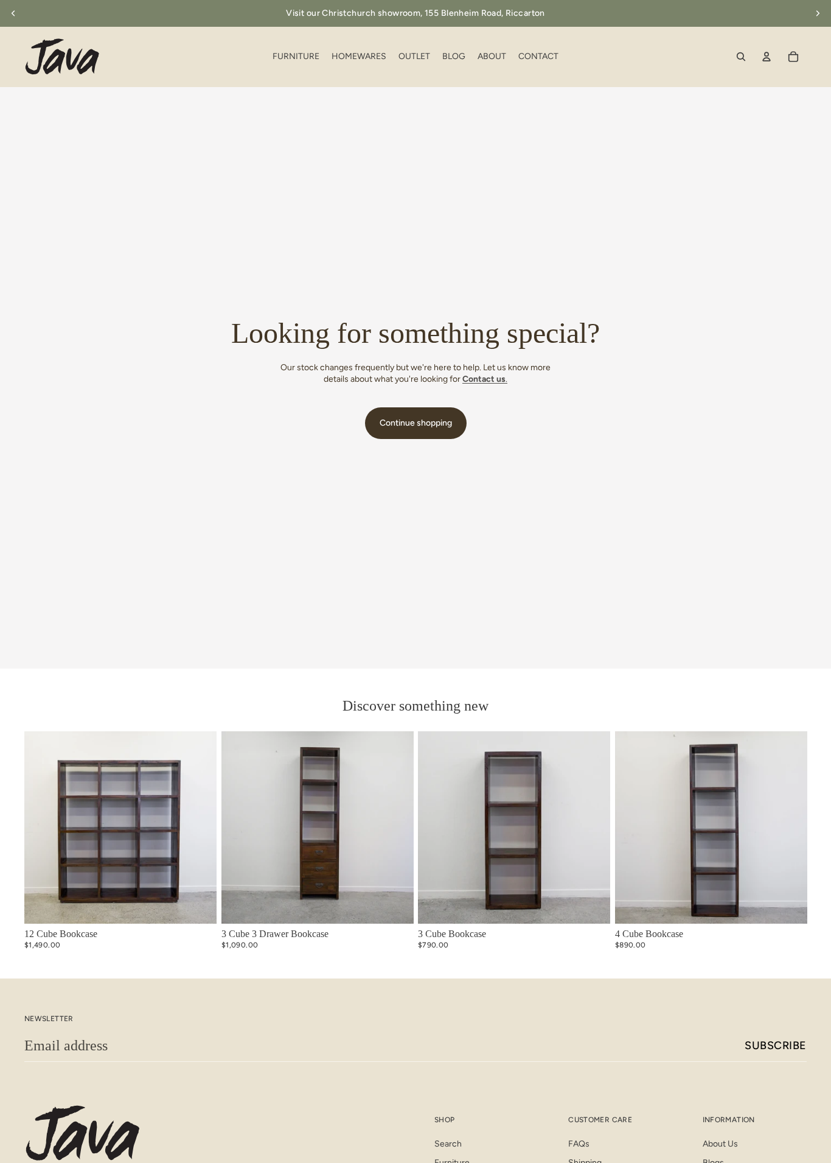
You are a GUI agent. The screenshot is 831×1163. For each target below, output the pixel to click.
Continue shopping (416, 423)
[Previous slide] (13, 13)
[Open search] (741, 56)
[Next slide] (817, 13)
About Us (720, 1144)
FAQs (578, 1144)
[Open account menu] (766, 56)
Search (448, 1144)
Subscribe (776, 1045)
